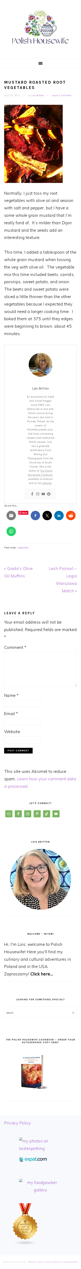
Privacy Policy (17, 1122)
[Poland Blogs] (25, 1243)
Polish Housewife (40, 27)
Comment (15, 647)
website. (47, 483)
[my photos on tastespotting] (40, 1148)
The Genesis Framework (62, 1262)
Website (12, 731)
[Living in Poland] (33, 1160)
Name (11, 695)
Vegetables (23, 547)
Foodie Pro (35, 1262)
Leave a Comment (62, 95)
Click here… (41, 973)
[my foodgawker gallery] (40, 1189)
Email (11, 713)
